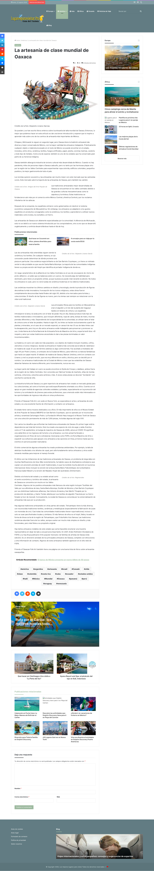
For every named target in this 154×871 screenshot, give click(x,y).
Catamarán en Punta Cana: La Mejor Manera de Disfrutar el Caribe (26, 715)
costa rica (46, 574)
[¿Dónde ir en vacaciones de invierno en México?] (83, 704)
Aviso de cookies (17, 829)
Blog (50, 25)
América (62, 11)
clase (20, 574)
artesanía (52, 569)
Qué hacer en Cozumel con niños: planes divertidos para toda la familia (40, 241)
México (36, 579)
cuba (58, 574)
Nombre (18, 788)
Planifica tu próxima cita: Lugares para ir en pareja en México (128, 120)
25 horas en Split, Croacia (129, 126)
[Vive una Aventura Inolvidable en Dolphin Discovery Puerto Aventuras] (83, 728)
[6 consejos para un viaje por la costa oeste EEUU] (63, 241)
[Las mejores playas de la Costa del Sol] (111, 139)
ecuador (70, 574)
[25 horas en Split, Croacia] (111, 129)
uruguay (48, 583)
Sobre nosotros (16, 844)
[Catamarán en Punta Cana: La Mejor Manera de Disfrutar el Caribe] (27, 704)
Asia (72, 11)
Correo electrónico (22, 797)
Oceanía (91, 11)
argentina (38, 569)
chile (87, 569)
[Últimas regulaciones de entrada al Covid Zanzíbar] (111, 149)
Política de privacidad (18, 840)
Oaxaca (61, 579)
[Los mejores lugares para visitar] (28, 18)
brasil (64, 569)
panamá (73, 579)
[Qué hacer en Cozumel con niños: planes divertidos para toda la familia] (21, 241)
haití (26, 579)
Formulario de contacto (19, 836)
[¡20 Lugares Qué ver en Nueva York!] (55, 728)
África (81, 11)
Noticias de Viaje (105, 11)
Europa (50, 11)
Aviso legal (14, 833)
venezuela (62, 583)
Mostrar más (122, 158)
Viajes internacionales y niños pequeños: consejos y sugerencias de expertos (95, 856)
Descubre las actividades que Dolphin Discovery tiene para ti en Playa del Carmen (54, 715)
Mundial (48, 579)
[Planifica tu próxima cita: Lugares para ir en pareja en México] (111, 120)
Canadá (76, 569)
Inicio (18, 40)
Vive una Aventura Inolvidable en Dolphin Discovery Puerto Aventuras (82, 739)
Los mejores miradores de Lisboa (122, 68)
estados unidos (86, 574)
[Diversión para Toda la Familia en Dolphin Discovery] (27, 728)
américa (25, 569)
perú (85, 579)
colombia (32, 574)
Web (58, 797)
